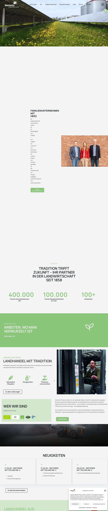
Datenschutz (89, 507)
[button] (105, 490)
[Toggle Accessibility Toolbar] (105, 10)
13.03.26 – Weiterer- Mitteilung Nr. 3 (50, 469)
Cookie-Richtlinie (82, 507)
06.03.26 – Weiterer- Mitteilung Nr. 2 (86, 469)
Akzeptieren (75, 504)
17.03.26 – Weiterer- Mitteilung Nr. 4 (14, 469)
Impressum (94, 507)
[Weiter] (54, 381)
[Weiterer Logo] (12, 4)
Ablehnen (86, 504)
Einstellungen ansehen (99, 504)
